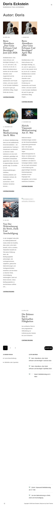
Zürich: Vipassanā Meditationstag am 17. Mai (29, 129)
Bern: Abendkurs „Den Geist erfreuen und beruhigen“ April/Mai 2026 (28, 48)
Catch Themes (49, 503)
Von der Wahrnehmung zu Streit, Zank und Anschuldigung (10, 229)
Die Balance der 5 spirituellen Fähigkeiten (28, 318)
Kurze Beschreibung (10, 358)
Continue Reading (8, 97)
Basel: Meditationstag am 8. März (10, 133)
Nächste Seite (48, 348)
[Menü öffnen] (51, 4)
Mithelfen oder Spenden (11, 362)
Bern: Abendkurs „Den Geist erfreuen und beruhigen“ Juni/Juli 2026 (10, 47)
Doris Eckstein (16, 4)
